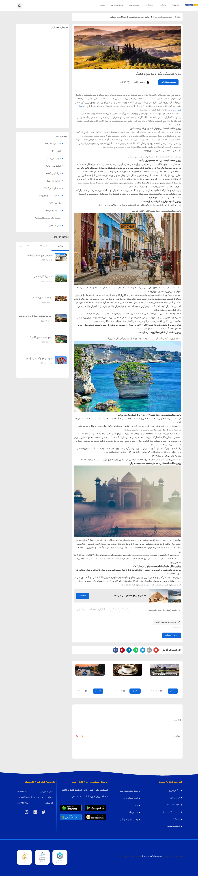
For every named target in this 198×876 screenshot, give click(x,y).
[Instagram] (27, 812)
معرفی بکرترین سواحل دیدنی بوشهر (35, 316)
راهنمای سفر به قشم (56, 112)
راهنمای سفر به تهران (56, 40)
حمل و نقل (56, 181)
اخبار (59, 151)
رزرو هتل (175, 5)
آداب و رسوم (55, 144)
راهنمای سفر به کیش (56, 64)
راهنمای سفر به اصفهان (29, 64)
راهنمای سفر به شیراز (56, 88)
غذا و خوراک (135, 691)
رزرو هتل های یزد (29, 119)
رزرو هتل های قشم (56, 119)
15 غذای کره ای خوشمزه (41, 298)
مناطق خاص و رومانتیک (50, 218)
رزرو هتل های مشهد (29, 46)
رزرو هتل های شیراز (56, 95)
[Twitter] (44, 812)
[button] (19, 6)
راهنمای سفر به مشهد (29, 40)
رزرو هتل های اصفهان (29, 70)
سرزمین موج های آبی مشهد (39, 255)
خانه (179, 17)
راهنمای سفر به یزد (29, 112)
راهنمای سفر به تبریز (29, 88)
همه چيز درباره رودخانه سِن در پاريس (90, 681)
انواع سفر (56, 159)
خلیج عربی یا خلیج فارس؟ (41, 337)
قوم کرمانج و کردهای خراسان (39, 358)
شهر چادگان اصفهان (42, 277)
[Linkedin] (35, 812)
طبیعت (57, 203)
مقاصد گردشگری (172, 635)
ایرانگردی (162, 5)
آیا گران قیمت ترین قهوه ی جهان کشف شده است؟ (128, 681)
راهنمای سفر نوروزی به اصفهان (167, 681)
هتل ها (57, 226)
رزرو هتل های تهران (56, 46)
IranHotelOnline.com (152, 857)
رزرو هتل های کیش (56, 70)
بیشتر (102, 5)
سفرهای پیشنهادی (163, 17)
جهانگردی (149, 5)
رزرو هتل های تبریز (29, 95)
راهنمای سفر (134, 5)
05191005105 (22, 792)
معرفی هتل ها (117, 5)
